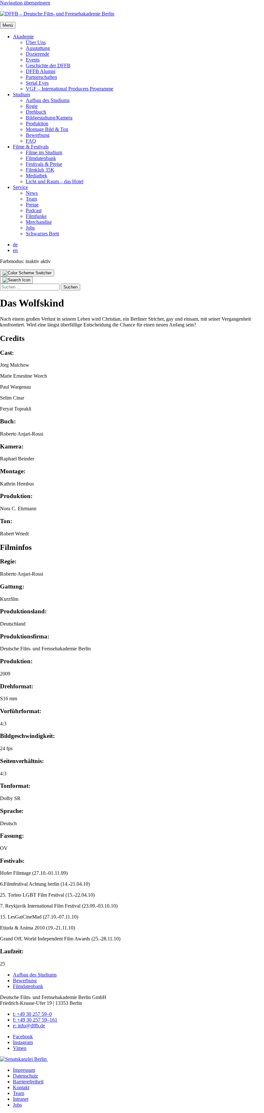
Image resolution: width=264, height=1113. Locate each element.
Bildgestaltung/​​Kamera (49, 117)
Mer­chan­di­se (39, 222)
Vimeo (19, 1048)
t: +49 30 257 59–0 (32, 1014)
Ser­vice (20, 187)
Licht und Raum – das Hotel (54, 181)
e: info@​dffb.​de (29, 1025)
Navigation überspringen (25, 2)
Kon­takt (21, 1087)
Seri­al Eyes (37, 83)
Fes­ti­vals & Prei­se (44, 164)
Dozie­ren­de (37, 54)
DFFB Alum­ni (40, 71)
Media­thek (36, 175)
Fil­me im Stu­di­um (44, 152)
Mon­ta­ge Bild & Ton (47, 129)
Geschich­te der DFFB (48, 65)
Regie (32, 106)
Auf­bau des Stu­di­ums (48, 100)
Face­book (23, 1036)
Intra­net (20, 1099)
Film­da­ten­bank (41, 158)
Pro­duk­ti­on (37, 123)
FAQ (31, 141)
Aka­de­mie (23, 36)
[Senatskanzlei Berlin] (24, 1059)
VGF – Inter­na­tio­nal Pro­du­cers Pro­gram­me (69, 88)
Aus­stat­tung (38, 48)
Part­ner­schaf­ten (41, 77)
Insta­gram (23, 1042)
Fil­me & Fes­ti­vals (31, 146)
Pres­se (32, 204)
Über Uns (36, 42)
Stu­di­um (21, 94)
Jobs (30, 228)
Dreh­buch (36, 112)
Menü (8, 25)
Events (33, 59)
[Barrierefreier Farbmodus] (27, 273)
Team (31, 199)
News (32, 193)
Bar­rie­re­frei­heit (28, 1081)
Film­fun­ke (36, 216)
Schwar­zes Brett (42, 233)
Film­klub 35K (40, 170)
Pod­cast (34, 210)
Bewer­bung (38, 135)
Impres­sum (24, 1070)
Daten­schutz (25, 1076)
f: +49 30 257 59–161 (35, 1020)
